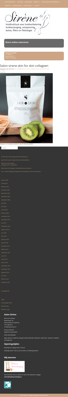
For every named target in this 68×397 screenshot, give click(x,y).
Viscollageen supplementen (50, 2)
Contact (37, 5)
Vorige (2, 70)
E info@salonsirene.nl (10, 327)
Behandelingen (10, 2)
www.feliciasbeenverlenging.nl (13, 377)
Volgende (3, 72)
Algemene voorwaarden (10, 332)
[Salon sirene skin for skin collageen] (26, 108)
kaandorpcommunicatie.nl (40, 395)
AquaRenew (28, 2)
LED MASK (20, 2)
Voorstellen (27, 5)
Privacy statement (9, 330)
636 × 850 (16, 69)
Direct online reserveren (17, 42)
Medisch (36, 2)
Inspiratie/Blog (17, 5)
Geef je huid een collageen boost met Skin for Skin (35, 69)
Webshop (8, 5)
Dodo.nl (25, 395)
